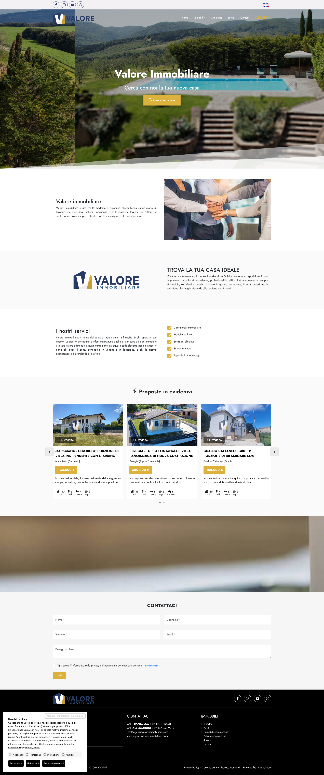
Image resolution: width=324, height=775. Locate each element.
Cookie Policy (15, 747)
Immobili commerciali (216, 732)
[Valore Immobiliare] (74, 18)
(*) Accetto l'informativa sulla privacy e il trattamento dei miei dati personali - (107, 665)
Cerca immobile (163, 100)
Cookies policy (210, 767)
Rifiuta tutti (33, 763)
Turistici (208, 740)
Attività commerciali (215, 736)
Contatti (244, 18)
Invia (59, 675)
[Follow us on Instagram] (64, 4)
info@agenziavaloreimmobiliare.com (147, 732)
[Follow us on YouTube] (72, 4)
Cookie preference (49, 744)
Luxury (262, 17)
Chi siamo (216, 18)
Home (185, 18)
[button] (160, 502)
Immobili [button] (199, 18)
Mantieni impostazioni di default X (65, 715)
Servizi (231, 18)
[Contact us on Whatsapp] (80, 4)
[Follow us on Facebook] (56, 4)
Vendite (208, 724)
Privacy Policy (151, 665)
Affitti (207, 728)
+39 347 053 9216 (163, 728)
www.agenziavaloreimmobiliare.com (147, 736)
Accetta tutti (16, 763)
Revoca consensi (230, 767)
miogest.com (264, 767)
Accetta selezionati (54, 763)
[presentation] (50, 452)
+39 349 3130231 (160, 724)
